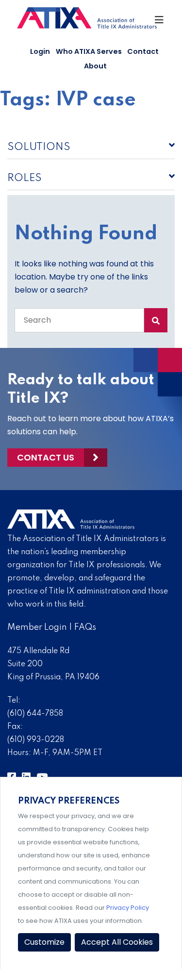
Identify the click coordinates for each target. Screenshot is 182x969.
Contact (143, 51)
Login (40, 51)
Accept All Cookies (117, 942)
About (95, 66)
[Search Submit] (155, 320)
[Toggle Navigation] (159, 22)
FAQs (85, 627)
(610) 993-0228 (35, 740)
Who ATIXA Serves (89, 51)
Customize (44, 942)
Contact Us (45, 457)
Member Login (37, 627)
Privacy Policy (127, 907)
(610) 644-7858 (35, 714)
